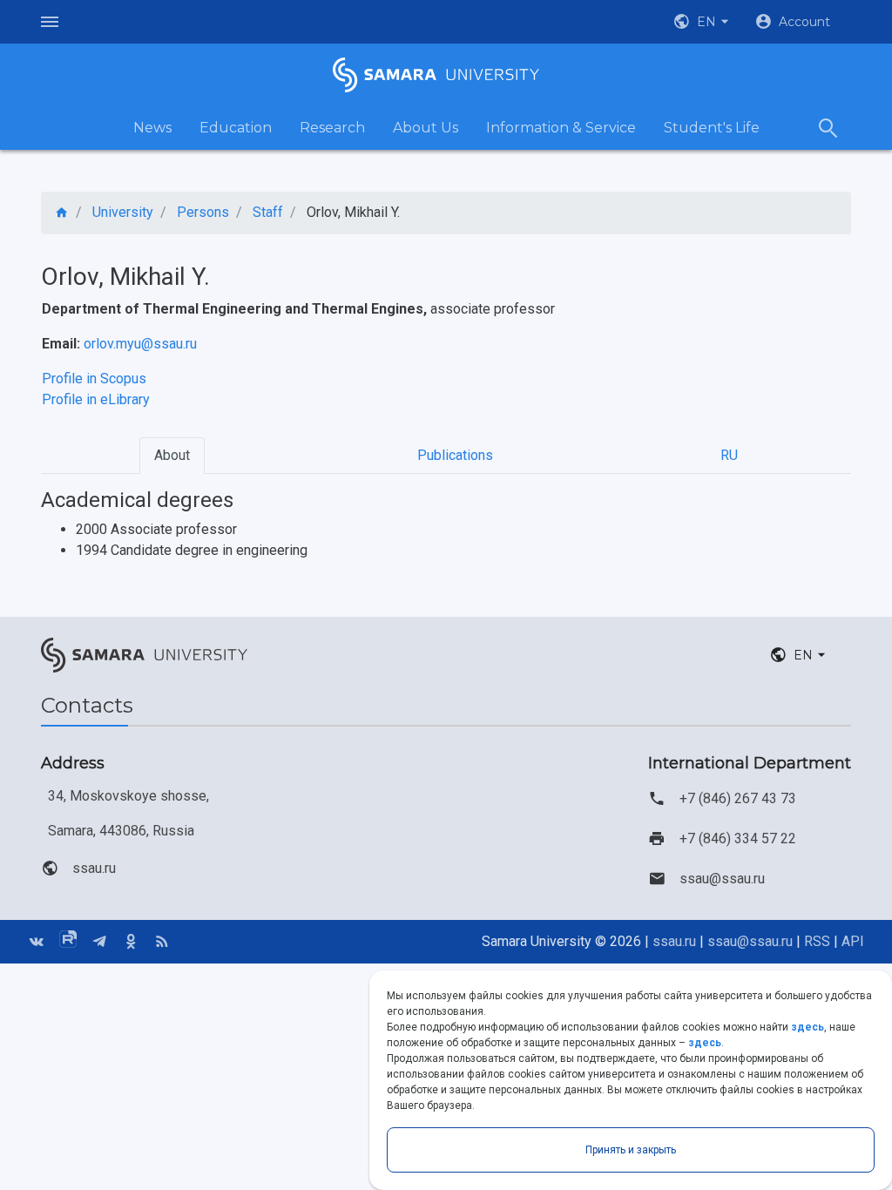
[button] (702, 22)
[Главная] (62, 213)
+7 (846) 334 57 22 (737, 838)
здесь (807, 1027)
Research (332, 127)
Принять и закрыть (630, 1150)
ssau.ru (94, 868)
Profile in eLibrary (96, 399)
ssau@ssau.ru (722, 878)
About (172, 455)
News (152, 127)
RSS (817, 941)
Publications (455, 455)
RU (729, 455)
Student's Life (712, 127)
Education (235, 127)
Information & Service (561, 127)
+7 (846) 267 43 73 (737, 798)
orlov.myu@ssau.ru (140, 343)
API (852, 941)
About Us (425, 127)
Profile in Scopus (94, 378)
